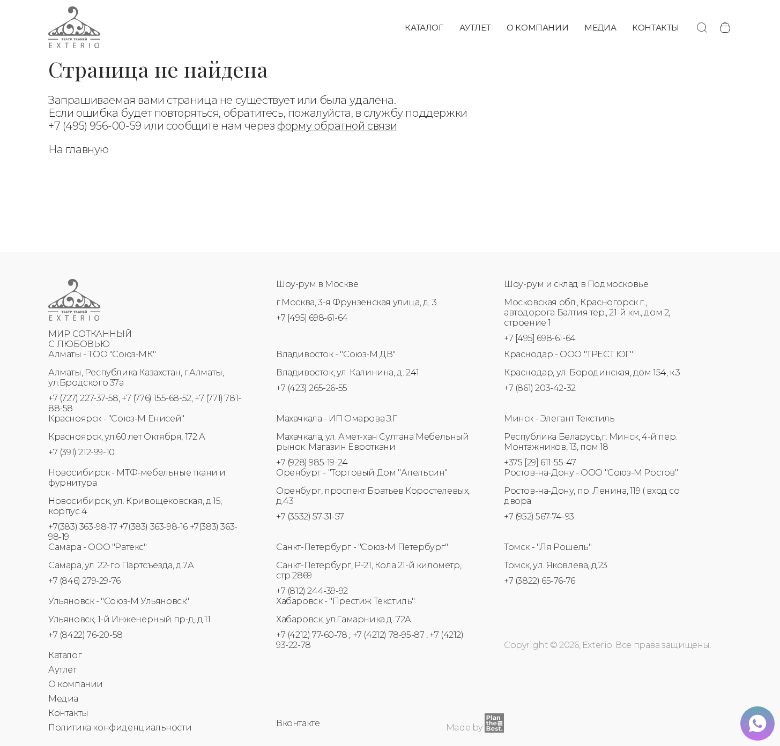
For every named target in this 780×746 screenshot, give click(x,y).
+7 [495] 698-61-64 (312, 318)
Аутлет (475, 27)
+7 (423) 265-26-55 (311, 388)
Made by (464, 727)
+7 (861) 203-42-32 (540, 388)
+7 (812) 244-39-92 (312, 591)
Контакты (655, 27)
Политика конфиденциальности (119, 727)
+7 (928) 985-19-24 (312, 462)
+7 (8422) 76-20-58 (85, 635)
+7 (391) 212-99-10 (81, 452)
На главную (78, 149)
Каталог (424, 27)
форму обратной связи (337, 125)
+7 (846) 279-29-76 (84, 581)
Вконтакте (298, 723)
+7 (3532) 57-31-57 (310, 516)
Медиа (600, 27)
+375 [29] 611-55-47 (540, 462)
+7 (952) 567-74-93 (539, 516)
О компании (537, 27)
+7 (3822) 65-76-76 (539, 581)
